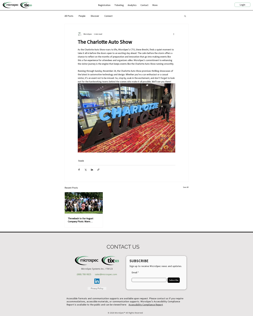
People (82, 15)
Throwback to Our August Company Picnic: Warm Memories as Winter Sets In (81, 220)
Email (134, 272)
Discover (95, 15)
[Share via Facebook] (79, 169)
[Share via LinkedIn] (92, 169)
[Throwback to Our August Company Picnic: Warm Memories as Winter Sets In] (84, 203)
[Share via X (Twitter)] (85, 169)
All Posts (69, 15)
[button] (154, 5)
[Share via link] (98, 169)
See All (185, 187)
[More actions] (173, 34)
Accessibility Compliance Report (146, 304)
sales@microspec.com (106, 274)
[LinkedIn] (96, 281)
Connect (108, 15)
